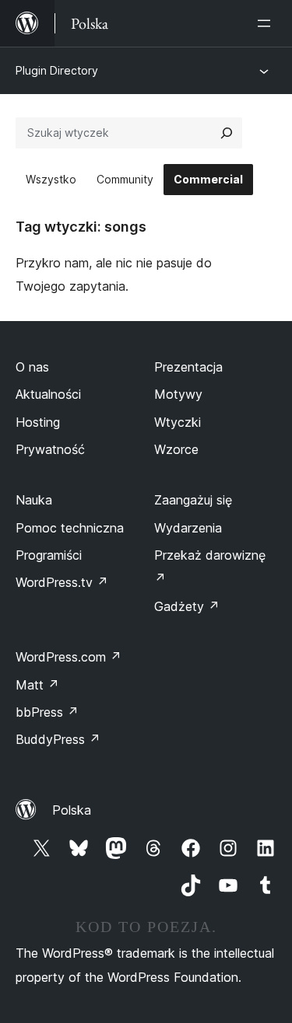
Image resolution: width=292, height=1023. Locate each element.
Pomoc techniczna (70, 528)
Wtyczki (177, 422)
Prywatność (50, 449)
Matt (37, 685)
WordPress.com (68, 657)
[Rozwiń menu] (267, 23)
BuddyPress (58, 739)
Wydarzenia (188, 528)
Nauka (34, 500)
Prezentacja (188, 367)
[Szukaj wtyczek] (226, 132)
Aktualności (48, 394)
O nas (32, 367)
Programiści (49, 555)
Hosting (38, 422)
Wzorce (176, 449)
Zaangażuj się (193, 500)
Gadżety (187, 606)
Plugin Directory (57, 70)
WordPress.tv (62, 582)
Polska (71, 810)
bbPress (47, 712)
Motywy (178, 394)
